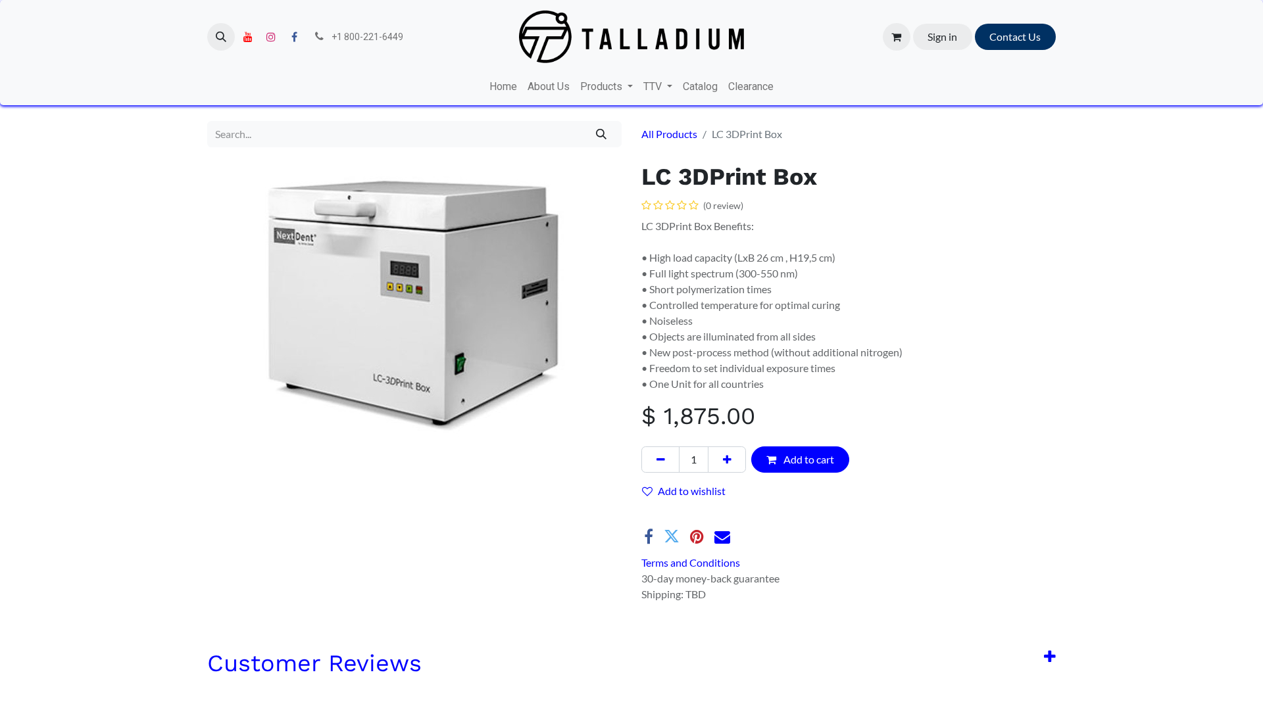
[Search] (602, 134)
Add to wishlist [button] (692, 491)
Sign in (942, 36)
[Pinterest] (697, 536)
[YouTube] (248, 36)
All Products (669, 134)
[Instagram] (271, 36)
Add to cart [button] (807, 459)
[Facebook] (294, 36)
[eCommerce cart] (896, 37)
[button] (221, 37)
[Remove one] (660, 459)
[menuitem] (503, 87)
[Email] (722, 536)
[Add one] (727, 459)
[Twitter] (672, 536)
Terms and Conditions (690, 562)
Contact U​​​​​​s (1015, 36)
